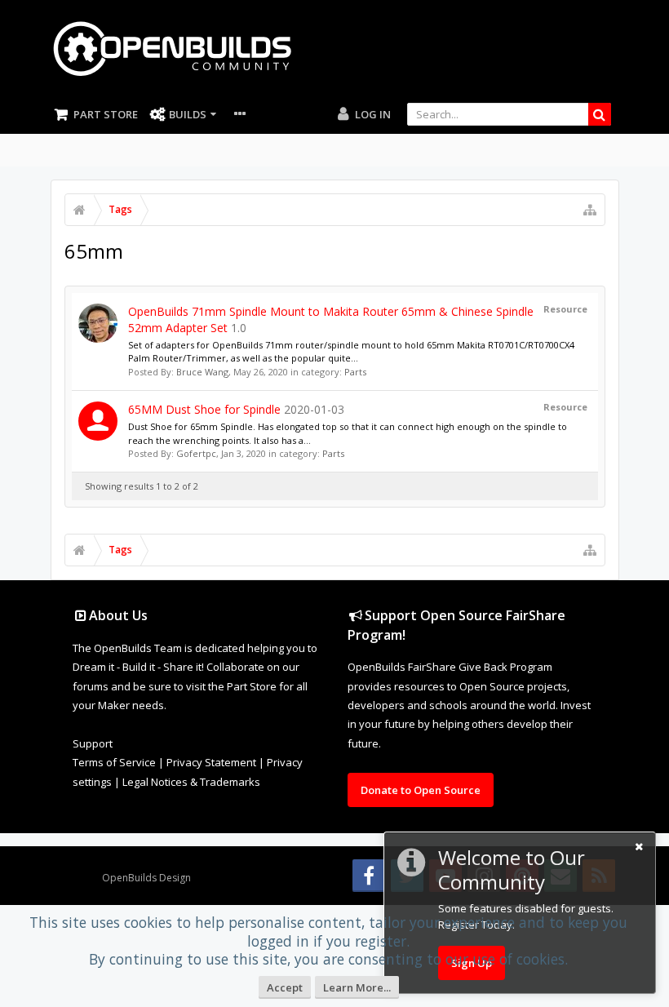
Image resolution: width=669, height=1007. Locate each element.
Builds (187, 114)
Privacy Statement (211, 762)
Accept (285, 987)
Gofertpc (196, 453)
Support (93, 743)
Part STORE (105, 114)
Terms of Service (114, 762)
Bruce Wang (202, 372)
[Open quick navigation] (590, 209)
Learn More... (357, 987)
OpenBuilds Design (146, 878)
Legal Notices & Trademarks (191, 781)
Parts (355, 372)
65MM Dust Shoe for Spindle (204, 409)
